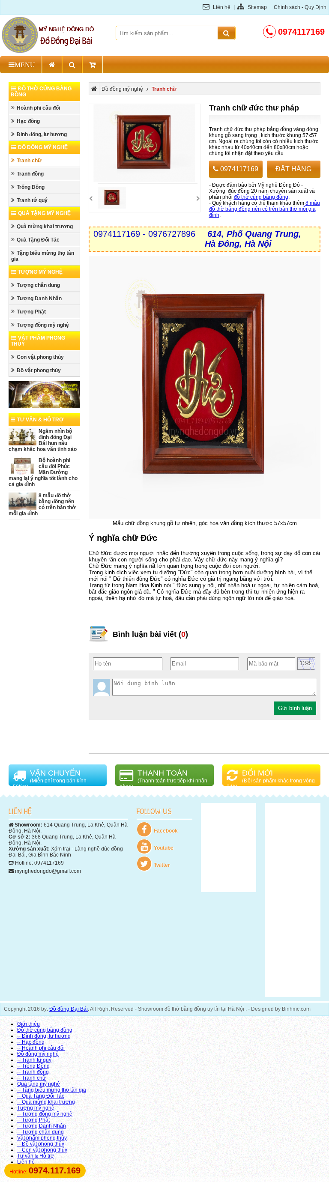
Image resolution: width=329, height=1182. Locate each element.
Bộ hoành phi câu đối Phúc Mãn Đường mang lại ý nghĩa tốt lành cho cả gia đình (43, 472)
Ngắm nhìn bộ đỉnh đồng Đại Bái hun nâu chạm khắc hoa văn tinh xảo (43, 440)
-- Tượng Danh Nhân (41, 1126)
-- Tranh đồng (33, 1072)
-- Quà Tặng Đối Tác (40, 1096)
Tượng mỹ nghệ (40, 272)
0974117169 (238, 169)
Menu (25, 64)
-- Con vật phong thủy (42, 1150)
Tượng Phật (31, 312)
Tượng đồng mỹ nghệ (43, 325)
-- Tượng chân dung (40, 1132)
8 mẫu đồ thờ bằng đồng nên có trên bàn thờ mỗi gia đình (42, 504)
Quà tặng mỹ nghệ (44, 213)
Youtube (163, 848)
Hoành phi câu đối (38, 108)
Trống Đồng (31, 187)
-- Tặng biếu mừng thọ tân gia (51, 1090)
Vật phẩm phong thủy (42, 1138)
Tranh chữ (29, 161)
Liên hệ (221, 7)
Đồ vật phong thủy (39, 370)
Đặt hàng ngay (293, 171)
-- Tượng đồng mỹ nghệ (44, 1114)
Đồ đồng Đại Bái (68, 1009)
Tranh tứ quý (32, 200)
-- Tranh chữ (31, 1078)
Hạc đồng (28, 121)
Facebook (166, 831)
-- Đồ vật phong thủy (40, 1144)
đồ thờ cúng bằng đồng (261, 197)
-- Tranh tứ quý (34, 1060)
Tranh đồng (30, 174)
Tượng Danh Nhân (39, 298)
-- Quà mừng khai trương (46, 1102)
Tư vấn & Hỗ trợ (40, 420)
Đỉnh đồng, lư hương (42, 134)
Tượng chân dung (38, 285)
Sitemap (256, 7)
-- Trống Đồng (33, 1066)
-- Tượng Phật (33, 1120)
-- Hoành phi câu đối (41, 1048)
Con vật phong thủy (40, 357)
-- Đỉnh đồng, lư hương (44, 1036)
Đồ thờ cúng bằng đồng (44, 1030)
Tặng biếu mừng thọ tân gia (42, 256)
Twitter (162, 865)
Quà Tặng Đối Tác (38, 240)
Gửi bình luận (295, 708)
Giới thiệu (28, 1024)
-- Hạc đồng (31, 1042)
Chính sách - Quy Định (300, 7)
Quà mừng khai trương (45, 227)
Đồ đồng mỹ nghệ (43, 147)
